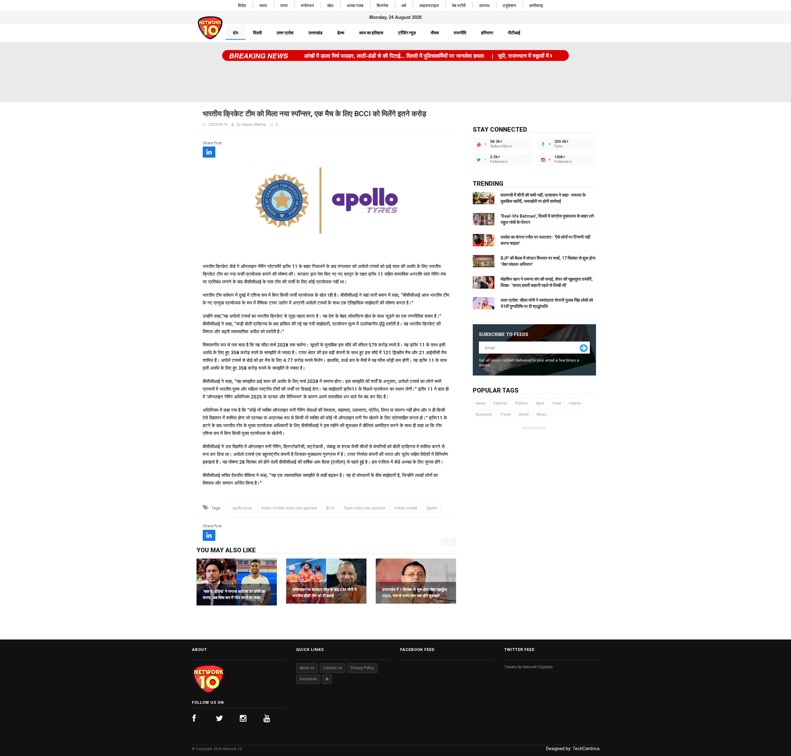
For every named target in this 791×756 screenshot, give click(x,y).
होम (235, 32)
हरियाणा (487, 32)
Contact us (332, 668)
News (480, 403)
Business (484, 414)
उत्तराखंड (315, 32)
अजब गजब (355, 5)
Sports (431, 508)
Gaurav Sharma (254, 124)
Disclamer (308, 679)
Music (542, 414)
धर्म (403, 5)
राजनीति (460, 32)
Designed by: (572, 748)
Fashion (500, 403)
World (524, 414)
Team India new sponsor (364, 508)
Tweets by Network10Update (528, 667)
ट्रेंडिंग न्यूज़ (407, 32)
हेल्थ (340, 32)
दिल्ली (257, 32)
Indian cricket (405, 508)
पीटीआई (514, 32)
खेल (330, 5)
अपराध (484, 5)
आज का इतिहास (371, 32)
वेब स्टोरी (459, 5)
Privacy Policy (362, 668)
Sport (540, 403)
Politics (521, 403)
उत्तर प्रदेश (285, 32)
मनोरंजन (307, 5)
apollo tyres (242, 508)
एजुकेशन (509, 5)
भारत (263, 5)
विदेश (242, 5)
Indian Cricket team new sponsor (289, 508)
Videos (575, 403)
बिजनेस (382, 5)
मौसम (435, 32)
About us (307, 668)
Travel (505, 414)
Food (556, 403)
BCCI (330, 508)
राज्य (284, 5)
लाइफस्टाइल (429, 5)
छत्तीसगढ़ (536, 5)
